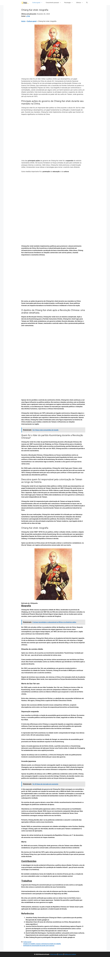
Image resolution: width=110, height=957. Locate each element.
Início (23, 21)
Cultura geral (36, 2)
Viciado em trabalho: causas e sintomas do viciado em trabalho (42, 943)
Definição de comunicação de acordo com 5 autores (38, 945)
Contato (60, 954)
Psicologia (67, 2)
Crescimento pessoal (52, 2)
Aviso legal (53, 954)
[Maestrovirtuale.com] (25, 2)
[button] (87, 2)
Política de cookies (70, 954)
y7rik (28, 16)
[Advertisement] (53, 130)
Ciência (78, 2)
